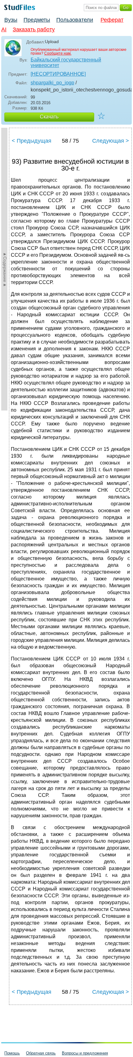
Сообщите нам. (57, 53)
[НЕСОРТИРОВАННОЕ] (58, 74)
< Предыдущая (31, 141)
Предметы (37, 20)
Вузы (10, 20)
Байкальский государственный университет (66, 62)
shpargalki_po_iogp (52, 82)
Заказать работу (34, 29)
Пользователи (74, 20)
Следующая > (110, 141)
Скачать (49, 116)
